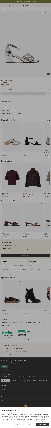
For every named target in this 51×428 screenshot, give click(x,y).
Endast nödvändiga (27, 424)
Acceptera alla (42, 424)
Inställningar (17, 424)
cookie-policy (39, 420)
